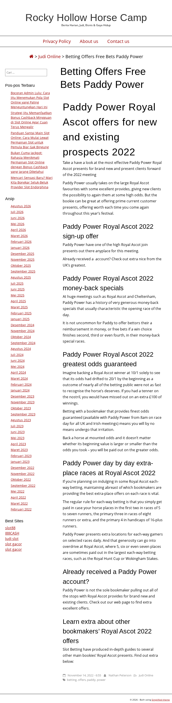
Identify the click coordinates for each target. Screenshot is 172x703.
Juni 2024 (18, 360)
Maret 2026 (19, 236)
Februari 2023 (21, 456)
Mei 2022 (17, 491)
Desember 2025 (22, 254)
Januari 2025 (20, 319)
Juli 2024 (17, 355)
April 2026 (18, 230)
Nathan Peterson (120, 675)
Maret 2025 (19, 307)
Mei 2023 (17, 438)
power (101, 680)
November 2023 (22, 402)
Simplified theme (161, 699)
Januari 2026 (20, 248)
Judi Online (49, 56)
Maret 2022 (19, 503)
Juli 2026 (17, 212)
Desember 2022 (22, 468)
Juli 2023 (17, 426)
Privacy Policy (57, 41)
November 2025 (22, 259)
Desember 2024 (22, 325)
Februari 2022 (21, 509)
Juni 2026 (18, 218)
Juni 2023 (18, 432)
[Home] (31, 56)
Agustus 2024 (21, 349)
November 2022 (22, 474)
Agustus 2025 (21, 277)
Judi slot (12, 538)
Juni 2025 (18, 289)
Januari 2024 (20, 390)
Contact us (118, 41)
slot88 (10, 527)
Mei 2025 (17, 295)
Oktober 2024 (21, 337)
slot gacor (13, 544)
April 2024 (18, 372)
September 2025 (23, 271)
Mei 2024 (17, 366)
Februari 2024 (21, 384)
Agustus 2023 (21, 420)
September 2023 (23, 414)
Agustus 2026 (21, 206)
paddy (91, 680)
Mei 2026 (17, 224)
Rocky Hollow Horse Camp (86, 17)
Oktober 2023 (21, 408)
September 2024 (23, 343)
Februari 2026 (21, 241)
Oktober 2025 (21, 265)
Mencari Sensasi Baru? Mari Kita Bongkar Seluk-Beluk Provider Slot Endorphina (32, 182)
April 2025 (18, 301)
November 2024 (22, 331)
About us (89, 41)
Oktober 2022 (21, 479)
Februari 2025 (21, 313)
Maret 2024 (19, 378)
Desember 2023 (22, 396)
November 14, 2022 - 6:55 (84, 675)
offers (82, 680)
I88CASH (12, 533)
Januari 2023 (20, 461)
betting (72, 680)
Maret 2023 (19, 450)
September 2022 (23, 485)
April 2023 (18, 444)
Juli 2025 (17, 283)
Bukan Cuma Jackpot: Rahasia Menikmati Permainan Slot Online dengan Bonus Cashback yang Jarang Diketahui (29, 162)
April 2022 (18, 497)
